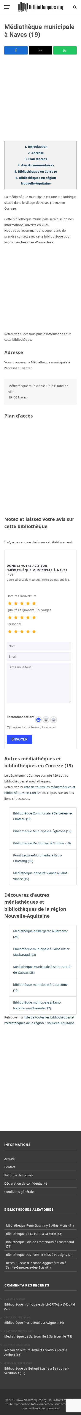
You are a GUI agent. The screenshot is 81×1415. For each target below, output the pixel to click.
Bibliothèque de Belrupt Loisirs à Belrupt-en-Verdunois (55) (36, 1370)
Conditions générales (19, 1192)
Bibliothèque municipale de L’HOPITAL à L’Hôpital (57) (39, 1306)
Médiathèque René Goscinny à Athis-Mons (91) (40, 1225)
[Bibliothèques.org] (40, 7)
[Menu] (7, 7)
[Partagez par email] (40, 50)
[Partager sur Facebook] (16, 50)
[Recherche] (74, 7)
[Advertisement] (40, 100)
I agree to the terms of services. (34, 727)
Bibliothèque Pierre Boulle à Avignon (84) (34, 1322)
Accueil (9, 1159)
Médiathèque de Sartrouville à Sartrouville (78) (38, 1336)
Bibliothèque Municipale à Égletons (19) (42, 831)
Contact (9, 1167)
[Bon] (22, 603)
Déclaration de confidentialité (25, 1183)
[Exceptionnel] (34, 603)
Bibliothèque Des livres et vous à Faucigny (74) (39, 1255)
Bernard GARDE (14, 1345)
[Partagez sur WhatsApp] (65, 50)
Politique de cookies (18, 1175)
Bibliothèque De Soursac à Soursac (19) (42, 843)
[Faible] (16, 603)
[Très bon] (28, 603)
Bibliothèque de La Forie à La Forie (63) (34, 1234)
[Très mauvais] (10, 603)
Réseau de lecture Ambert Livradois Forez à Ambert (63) (35, 1352)
